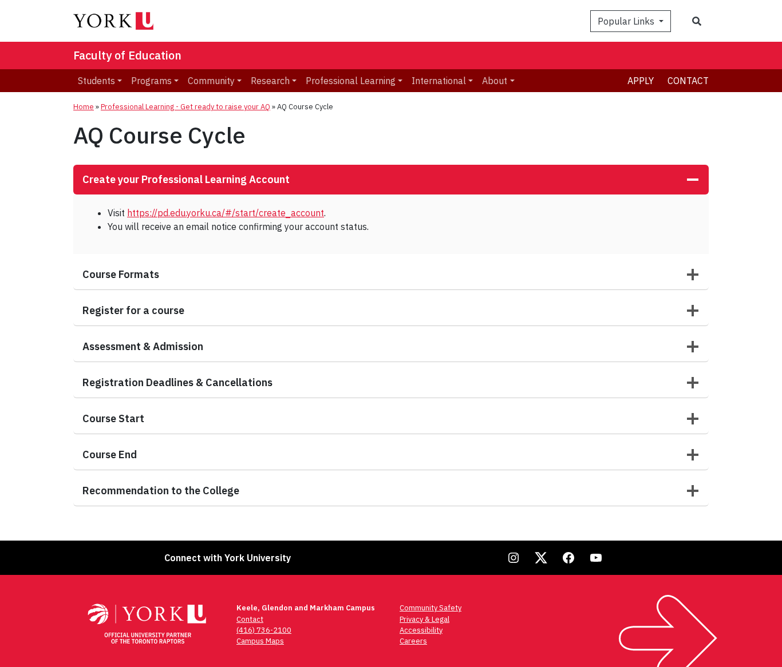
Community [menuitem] (211, 80)
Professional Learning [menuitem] (351, 80)
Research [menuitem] (270, 80)
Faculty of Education (127, 55)
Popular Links (627, 21)
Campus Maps (260, 641)
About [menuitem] (494, 80)
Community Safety (430, 608)
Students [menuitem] (96, 80)
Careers (413, 641)
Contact (688, 80)
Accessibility (421, 630)
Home (83, 107)
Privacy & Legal (424, 619)
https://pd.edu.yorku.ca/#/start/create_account (225, 213)
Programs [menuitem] (151, 80)
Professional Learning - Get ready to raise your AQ (185, 107)
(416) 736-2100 (263, 630)
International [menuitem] (439, 80)
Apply (640, 80)
